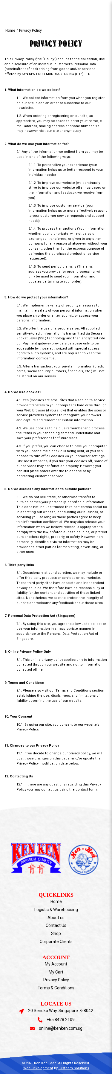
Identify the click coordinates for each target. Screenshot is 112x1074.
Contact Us (56, 925)
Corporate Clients (56, 941)
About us (56, 917)
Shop (56, 933)
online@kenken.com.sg (60, 1028)
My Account (56, 964)
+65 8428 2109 (61, 1019)
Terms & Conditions (56, 987)
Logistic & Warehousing (56, 909)
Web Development (38, 1068)
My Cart (56, 972)
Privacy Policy (30, 30)
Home (10, 30)
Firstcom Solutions (74, 1068)
